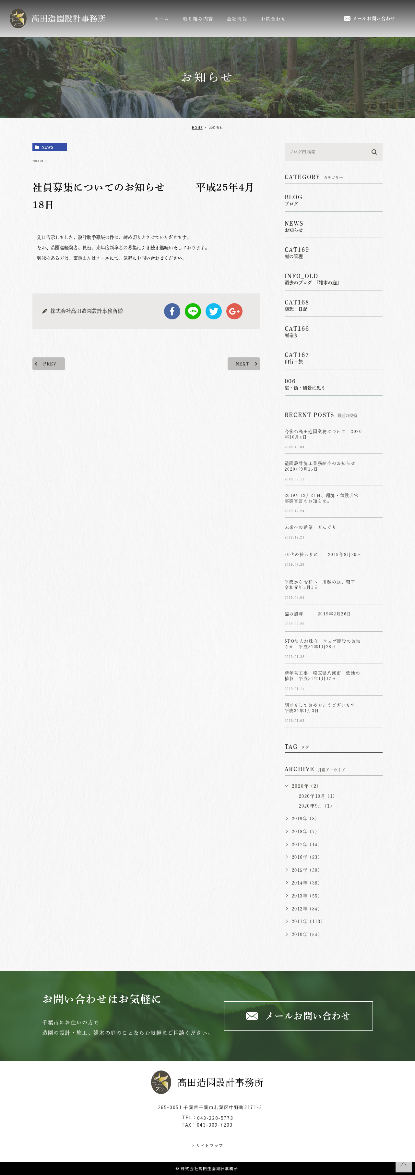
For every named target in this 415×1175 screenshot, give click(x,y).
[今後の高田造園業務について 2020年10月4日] (375, 437)
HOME (197, 127)
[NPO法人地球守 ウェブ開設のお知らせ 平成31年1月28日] (375, 646)
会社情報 (237, 19)
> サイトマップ (207, 1145)
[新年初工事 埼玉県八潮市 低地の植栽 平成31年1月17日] (375, 678)
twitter (214, 311)
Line (193, 311)
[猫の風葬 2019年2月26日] (375, 619)
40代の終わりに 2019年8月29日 (323, 555)
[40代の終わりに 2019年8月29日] (375, 560)
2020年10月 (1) (317, 796)
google (234, 311)
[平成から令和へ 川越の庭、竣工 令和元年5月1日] (375, 587)
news (47, 147)
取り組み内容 (198, 19)
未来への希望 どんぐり (311, 528)
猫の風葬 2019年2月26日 (323, 614)
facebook (172, 311)
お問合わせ (273, 19)
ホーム (161, 19)
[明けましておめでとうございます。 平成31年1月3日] (375, 710)
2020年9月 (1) (316, 806)
